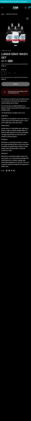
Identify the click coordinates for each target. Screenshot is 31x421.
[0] (28, 7)
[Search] (25, 7)
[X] (9, 171)
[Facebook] (7, 171)
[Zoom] (27, 18)
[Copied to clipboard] (14, 171)
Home (2, 14)
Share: (3, 170)
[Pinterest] (12, 171)
